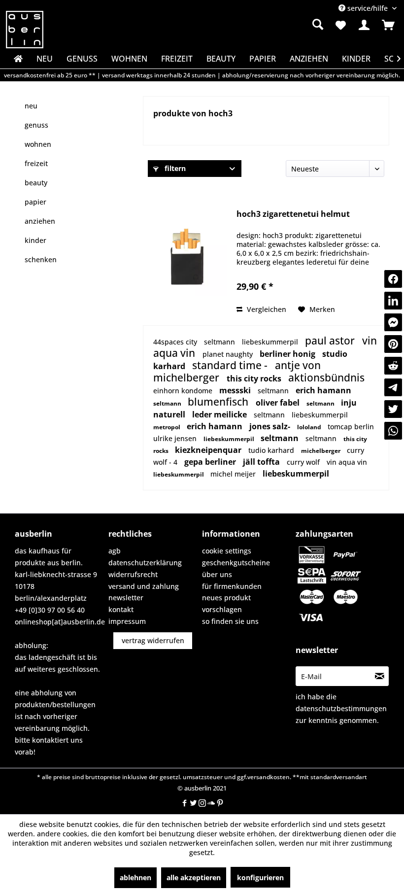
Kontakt (121, 609)
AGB (114, 550)
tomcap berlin (351, 426)
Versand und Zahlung (143, 586)
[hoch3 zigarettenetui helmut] (187, 256)
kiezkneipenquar (209, 450)
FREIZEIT (36, 163)
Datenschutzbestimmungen (341, 708)
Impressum (127, 621)
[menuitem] (263, 24)
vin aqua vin (347, 462)
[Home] (17, 58)
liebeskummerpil (271, 341)
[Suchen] (317, 24)
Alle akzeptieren (194, 877)
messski (236, 390)
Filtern (174, 168)
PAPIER (35, 201)
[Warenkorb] (388, 25)
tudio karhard (272, 450)
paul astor (331, 340)
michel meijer (234, 474)
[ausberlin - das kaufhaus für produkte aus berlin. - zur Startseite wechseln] (24, 29)
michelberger (187, 377)
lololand (310, 427)
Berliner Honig (288, 353)
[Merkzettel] (340, 25)
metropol (167, 427)
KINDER (35, 240)
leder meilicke (220, 414)
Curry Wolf (304, 462)
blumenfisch (219, 402)
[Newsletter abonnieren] (379, 676)
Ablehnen (135, 877)
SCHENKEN (41, 259)
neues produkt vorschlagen (226, 603)
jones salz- (270, 426)
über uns (217, 574)
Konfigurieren (260, 877)
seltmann (274, 390)
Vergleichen (265, 309)
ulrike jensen (176, 438)
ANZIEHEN (40, 221)
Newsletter (125, 597)
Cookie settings (226, 550)
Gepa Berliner (211, 461)
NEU (31, 105)
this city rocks (255, 378)
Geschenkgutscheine (236, 562)
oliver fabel (279, 402)
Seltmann (220, 341)
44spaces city (176, 341)
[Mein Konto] (364, 25)
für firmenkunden (232, 586)
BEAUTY (36, 182)
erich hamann (323, 390)
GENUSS (36, 125)
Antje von (298, 365)
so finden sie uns (230, 621)
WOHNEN (38, 144)
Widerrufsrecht (133, 574)
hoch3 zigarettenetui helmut (293, 214)
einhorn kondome (183, 390)
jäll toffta (262, 461)
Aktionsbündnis (326, 377)
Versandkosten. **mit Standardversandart (307, 777)
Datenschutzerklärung (145, 562)
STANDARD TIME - (231, 365)
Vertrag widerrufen (153, 640)
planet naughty (228, 354)
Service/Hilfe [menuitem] (367, 8)
